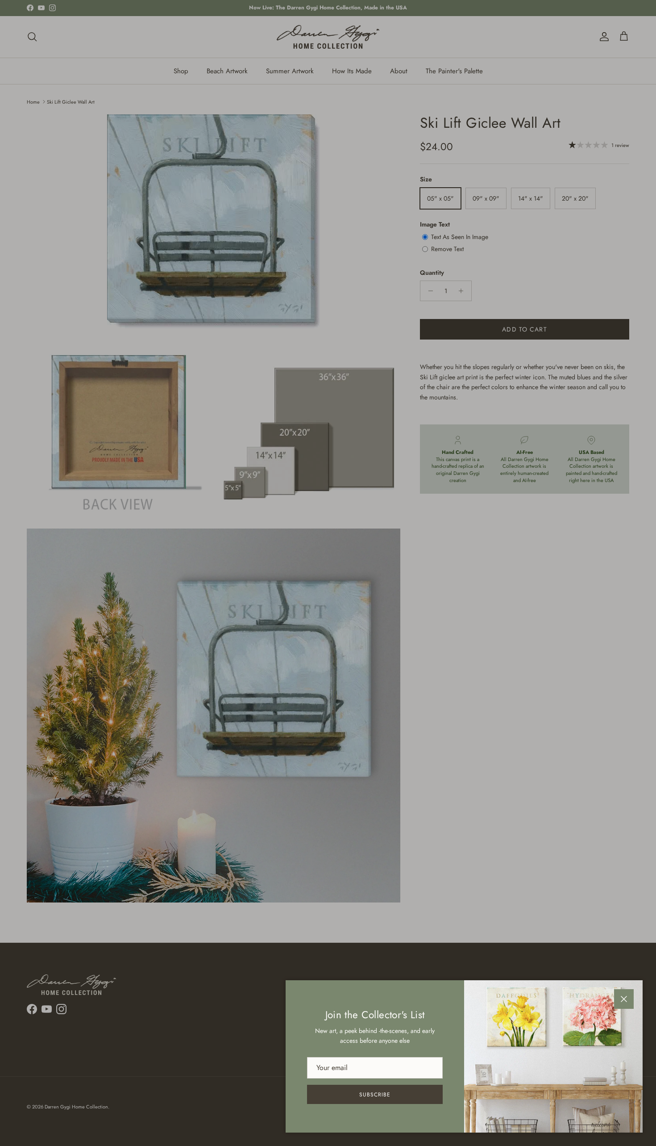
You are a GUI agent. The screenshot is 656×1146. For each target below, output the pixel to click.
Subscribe (374, 1095)
